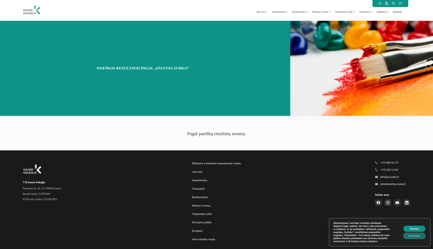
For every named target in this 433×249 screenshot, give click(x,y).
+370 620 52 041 (389, 169)
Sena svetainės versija (203, 239)
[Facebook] (378, 202)
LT (400, 3)
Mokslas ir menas (320, 11)
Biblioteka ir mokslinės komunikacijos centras (216, 163)
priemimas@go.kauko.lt (393, 184)
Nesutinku (414, 235)
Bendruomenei (299, 11)
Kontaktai (397, 11)
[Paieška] (380, 3)
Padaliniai (381, 11)
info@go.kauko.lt (389, 176)
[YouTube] (397, 202)
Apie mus (261, 11)
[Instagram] (387, 202)
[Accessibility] (386, 3)
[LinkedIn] (406, 202)
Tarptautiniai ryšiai (343, 11)
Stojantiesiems (278, 11)
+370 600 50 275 (389, 162)
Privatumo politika (202, 222)
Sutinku (414, 228)
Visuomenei (364, 11)
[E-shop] (393, 3)
